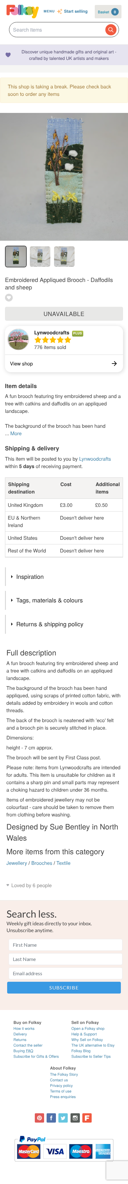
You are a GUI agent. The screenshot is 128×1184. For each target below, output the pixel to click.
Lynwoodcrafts (51, 332)
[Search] (111, 29)
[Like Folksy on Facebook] (51, 1118)
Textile (64, 862)
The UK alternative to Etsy (93, 1045)
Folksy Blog (81, 1050)
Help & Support (84, 1034)
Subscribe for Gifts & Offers (36, 1056)
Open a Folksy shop (87, 1028)
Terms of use (60, 1091)
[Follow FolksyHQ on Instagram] (75, 1118)
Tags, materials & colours (49, 600)
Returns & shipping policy (49, 624)
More (15, 433)
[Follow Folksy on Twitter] (63, 1118)
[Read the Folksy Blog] (87, 1118)
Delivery (20, 1034)
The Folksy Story (64, 1074)
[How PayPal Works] (63, 1164)
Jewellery (17, 862)
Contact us (59, 1080)
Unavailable (64, 314)
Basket (107, 12)
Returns (19, 1039)
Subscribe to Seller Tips (91, 1056)
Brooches (42, 862)
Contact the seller (27, 1045)
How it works (23, 1028)
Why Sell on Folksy (87, 1039)
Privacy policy (61, 1085)
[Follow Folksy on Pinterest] (39, 1118)
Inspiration (29, 576)
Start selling (76, 11)
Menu (49, 11)
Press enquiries (63, 1096)
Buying (23, 1050)
